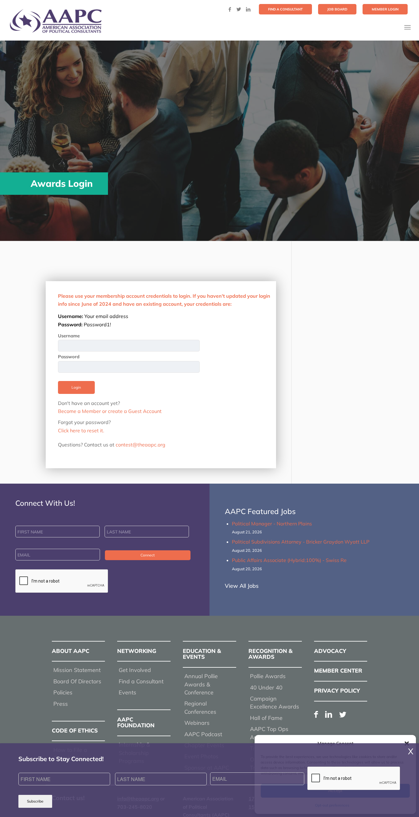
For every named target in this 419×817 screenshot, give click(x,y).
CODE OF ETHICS (75, 730)
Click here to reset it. (81, 430)
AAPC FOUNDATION (136, 722)
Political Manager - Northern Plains (272, 523)
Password (68, 356)
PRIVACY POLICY (337, 690)
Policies (62, 692)
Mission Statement (77, 670)
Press (60, 703)
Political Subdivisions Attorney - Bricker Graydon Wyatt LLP (300, 542)
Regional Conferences (200, 707)
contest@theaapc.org (140, 445)
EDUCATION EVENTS (202, 654)
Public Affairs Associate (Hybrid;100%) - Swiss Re (289, 560)
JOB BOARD (337, 9)
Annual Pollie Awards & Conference (201, 684)
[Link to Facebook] (229, 9)
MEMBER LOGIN (385, 9)
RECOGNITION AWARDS (270, 654)
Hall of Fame (266, 717)
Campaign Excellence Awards (274, 702)
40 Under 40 (266, 687)
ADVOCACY (330, 650)
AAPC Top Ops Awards (269, 732)
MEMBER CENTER (338, 670)
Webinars (197, 722)
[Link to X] (239, 9)
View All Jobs (242, 585)
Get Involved (135, 670)
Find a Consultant (141, 681)
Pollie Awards (268, 676)
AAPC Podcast (203, 734)
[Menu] (407, 27)
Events (127, 692)
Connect (147, 555)
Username (69, 336)
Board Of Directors (77, 681)
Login (76, 387)
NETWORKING (136, 650)
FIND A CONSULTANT (285, 9)
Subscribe (35, 801)
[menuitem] (285, 9)
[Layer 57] (55, 21)
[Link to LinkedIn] (248, 9)
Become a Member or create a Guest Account (110, 411)
